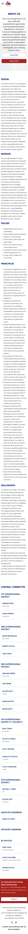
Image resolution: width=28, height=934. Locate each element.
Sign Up (14, 899)
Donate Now (14, 61)
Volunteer (14, 55)
